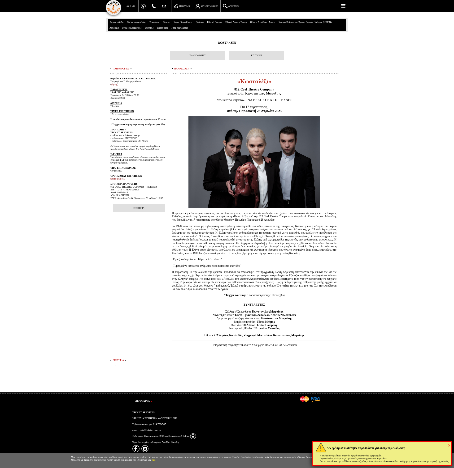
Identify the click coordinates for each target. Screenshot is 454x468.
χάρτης (114, 84)
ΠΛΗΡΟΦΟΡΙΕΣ (197, 55)
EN (133, 5)
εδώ (154, 460)
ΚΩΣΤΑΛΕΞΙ (227, 43)
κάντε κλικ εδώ (117, 178)
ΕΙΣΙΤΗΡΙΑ (256, 55)
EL (128, 5)
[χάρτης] (193, 436)
